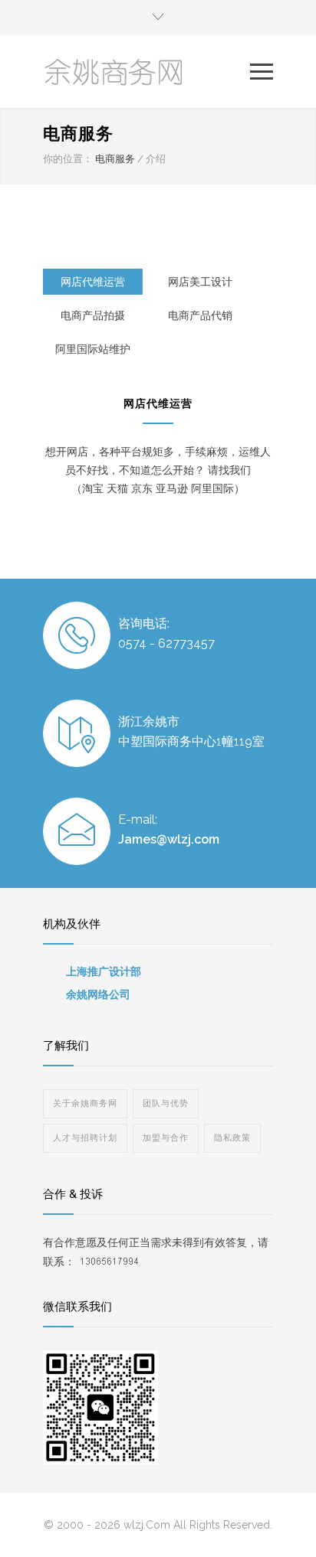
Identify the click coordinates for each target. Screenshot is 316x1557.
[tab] (93, 282)
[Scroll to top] (289, 1530)
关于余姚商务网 (85, 1103)
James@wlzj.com (168, 839)
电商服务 (115, 159)
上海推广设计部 (103, 971)
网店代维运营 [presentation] (93, 282)
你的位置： (68, 159)
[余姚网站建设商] (146, 71)
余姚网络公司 (98, 994)
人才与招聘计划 (85, 1138)
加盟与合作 (166, 1138)
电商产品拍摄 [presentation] (93, 315)
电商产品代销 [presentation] (200, 315)
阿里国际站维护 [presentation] (92, 349)
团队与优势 (166, 1103)
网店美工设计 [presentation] (200, 282)
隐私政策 (232, 1138)
